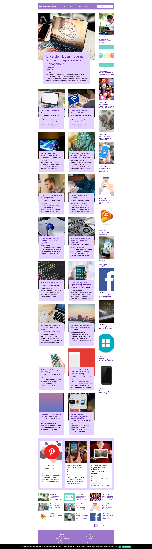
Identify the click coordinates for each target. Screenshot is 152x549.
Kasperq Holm (55, 115)
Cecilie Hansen (87, 115)
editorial (83, 160)
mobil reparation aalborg (78, 332)
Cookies (79, 6)
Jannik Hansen (50, 70)
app (42, 377)
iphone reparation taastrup (48, 334)
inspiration (49, 72)
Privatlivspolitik (126, 546)
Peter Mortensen (55, 374)
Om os (74, 6)
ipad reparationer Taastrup (78, 203)
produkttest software (46, 288)
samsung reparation (76, 290)
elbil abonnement (45, 245)
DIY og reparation (76, 160)
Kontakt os (86, 6)
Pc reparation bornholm (77, 247)
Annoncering (67, 6)
